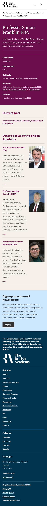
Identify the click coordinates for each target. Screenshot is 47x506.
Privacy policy (8, 492)
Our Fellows (7, 13)
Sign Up (8, 324)
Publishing (7, 409)
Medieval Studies (9, 89)
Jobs (5, 417)
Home (5, 374)
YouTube (6, 445)
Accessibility (8, 477)
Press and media (9, 398)
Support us (7, 402)
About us (6, 378)
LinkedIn (6, 437)
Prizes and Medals (10, 405)
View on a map (9, 473)
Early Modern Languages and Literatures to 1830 (22, 87)
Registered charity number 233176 (17, 484)
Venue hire (7, 421)
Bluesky (6, 449)
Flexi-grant (7, 390)
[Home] (10, 4)
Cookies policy (9, 496)
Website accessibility (11, 500)
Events (5, 386)
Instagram (7, 441)
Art (4, 413)
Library (6, 425)
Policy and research (11, 382)
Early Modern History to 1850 (28, 89)
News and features (10, 394)
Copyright (7, 488)
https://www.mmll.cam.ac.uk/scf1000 (17, 98)
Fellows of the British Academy (28, 13)
